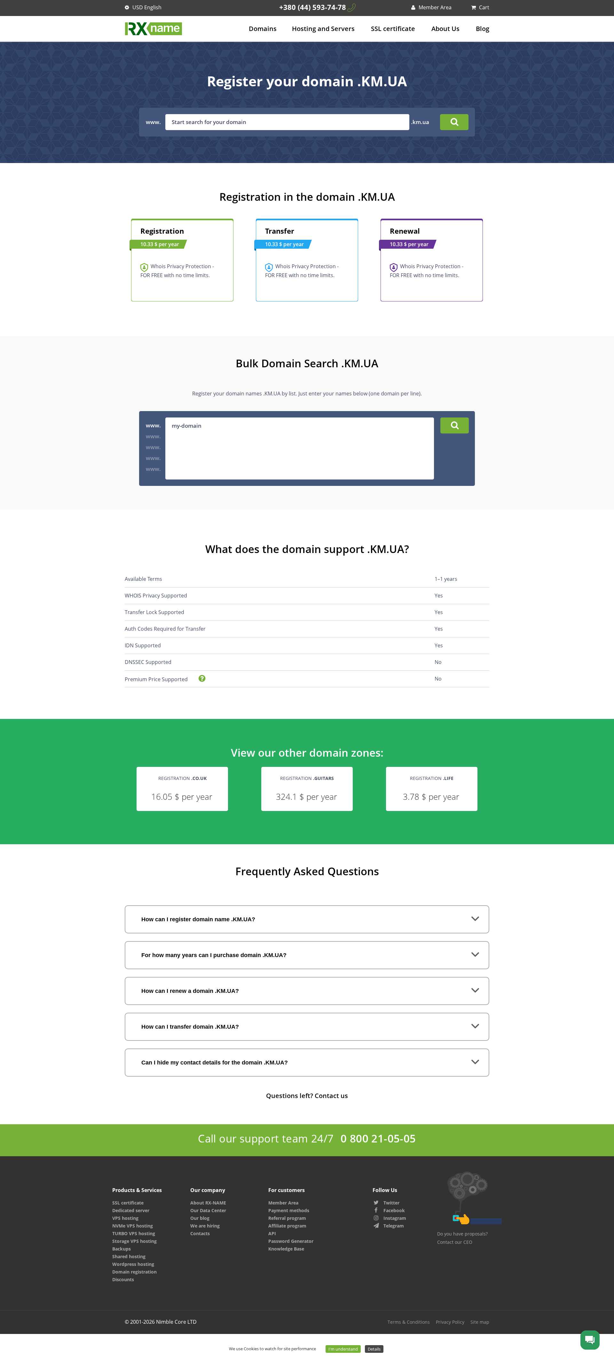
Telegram (393, 1226)
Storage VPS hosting (134, 1241)
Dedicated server (130, 1210)
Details (374, 1349)
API (272, 1233)
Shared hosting (129, 1256)
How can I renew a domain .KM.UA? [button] (190, 991)
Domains (263, 28)
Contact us (331, 1095)
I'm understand (343, 1349)
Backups (121, 1249)
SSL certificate (393, 28)
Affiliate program (287, 1226)
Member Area (434, 7)
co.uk (200, 778)
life (448, 778)
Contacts (200, 1233)
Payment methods (288, 1210)
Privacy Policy (450, 1322)
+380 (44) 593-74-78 (312, 7)
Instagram (394, 1218)
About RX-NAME (208, 1203)
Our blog (199, 1218)
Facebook (394, 1210)
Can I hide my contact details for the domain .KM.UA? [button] (214, 1062)
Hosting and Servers (323, 28)
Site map (479, 1322)
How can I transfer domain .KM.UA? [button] (190, 1027)
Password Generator (290, 1241)
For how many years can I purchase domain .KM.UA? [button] (214, 955)
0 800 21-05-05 (378, 1138)
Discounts (123, 1279)
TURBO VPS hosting (133, 1233)
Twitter (391, 1203)
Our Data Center (208, 1210)
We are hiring (205, 1226)
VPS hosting (125, 1218)
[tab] (307, 919)
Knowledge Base (286, 1249)
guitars (324, 778)
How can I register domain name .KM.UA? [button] (198, 919)
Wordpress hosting (133, 1264)
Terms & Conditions (409, 1322)
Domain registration (134, 1272)
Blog (482, 28)
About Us (445, 28)
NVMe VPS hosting (132, 1226)
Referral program (287, 1218)
